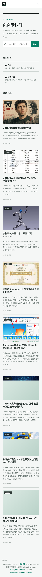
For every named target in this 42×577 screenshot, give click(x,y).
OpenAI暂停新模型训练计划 (17, 128)
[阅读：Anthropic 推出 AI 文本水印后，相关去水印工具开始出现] (21, 329)
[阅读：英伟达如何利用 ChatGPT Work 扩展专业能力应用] (21, 502)
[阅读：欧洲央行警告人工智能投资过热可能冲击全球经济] (21, 444)
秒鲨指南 (22, 564)
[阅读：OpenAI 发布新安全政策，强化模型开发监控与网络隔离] (21, 388)
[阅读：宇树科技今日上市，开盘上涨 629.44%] (21, 218)
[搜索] (38, 4)
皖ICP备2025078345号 (17, 570)
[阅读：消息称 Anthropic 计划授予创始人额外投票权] (21, 274)
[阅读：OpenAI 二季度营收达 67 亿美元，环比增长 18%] (21, 162)
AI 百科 (7, 102)
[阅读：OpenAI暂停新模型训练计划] (21, 112)
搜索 (35, 44)
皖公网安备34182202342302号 (21, 573)
